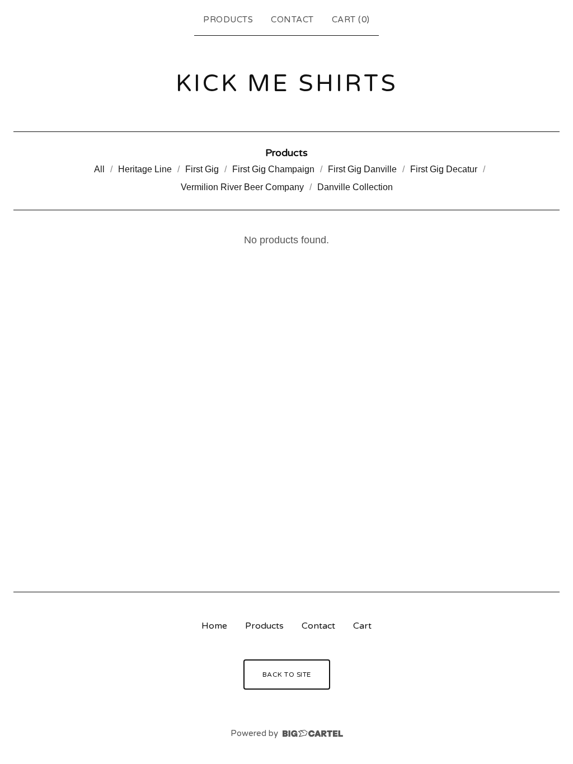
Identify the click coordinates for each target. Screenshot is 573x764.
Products (228, 20)
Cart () (351, 20)
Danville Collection (355, 187)
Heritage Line (145, 169)
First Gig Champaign (273, 169)
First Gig (202, 169)
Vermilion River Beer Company (242, 187)
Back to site (286, 674)
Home (214, 625)
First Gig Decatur (443, 169)
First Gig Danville (362, 169)
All (99, 169)
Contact (292, 20)
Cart (362, 625)
